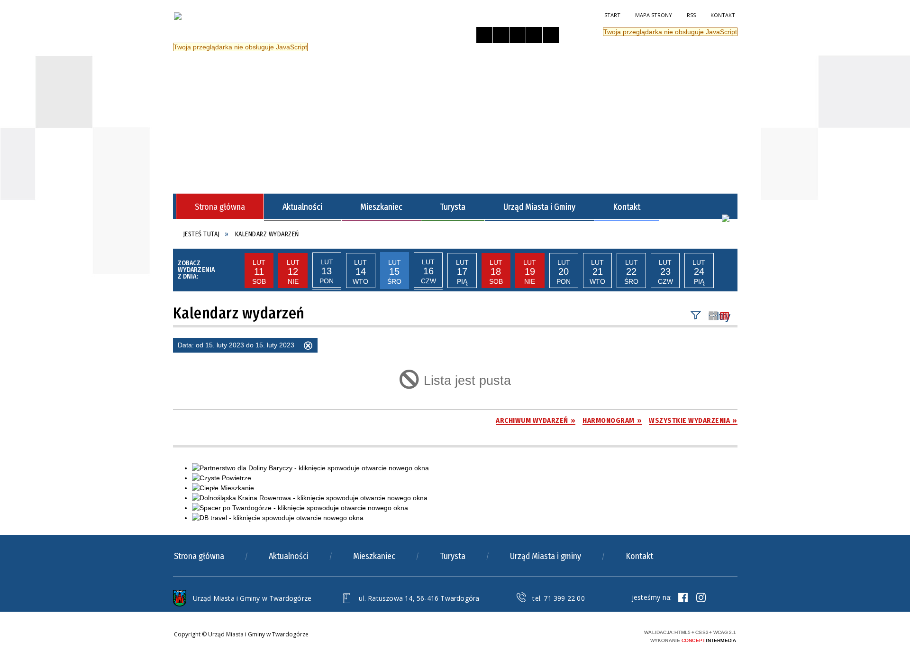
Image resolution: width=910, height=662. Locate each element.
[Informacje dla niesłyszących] (534, 35)
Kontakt (722, 15)
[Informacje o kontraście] (551, 35)
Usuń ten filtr (308, 347)
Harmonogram (608, 420)
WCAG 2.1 (617, 634)
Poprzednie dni (233, 270)
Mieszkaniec (374, 556)
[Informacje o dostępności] (501, 35)
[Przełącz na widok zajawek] (713, 316)
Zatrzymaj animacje (484, 35)
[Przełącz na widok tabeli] (724, 316)
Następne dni (726, 270)
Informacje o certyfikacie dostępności (478, 636)
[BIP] (725, 218)
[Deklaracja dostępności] (518, 35)
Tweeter (701, 597)
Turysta (452, 556)
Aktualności (289, 556)
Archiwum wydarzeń (532, 420)
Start (612, 15)
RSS (691, 15)
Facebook (683, 597)
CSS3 (587, 635)
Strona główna (199, 556)
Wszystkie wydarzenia (689, 420)
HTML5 (573, 635)
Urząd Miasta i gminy (545, 556)
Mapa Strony (653, 15)
